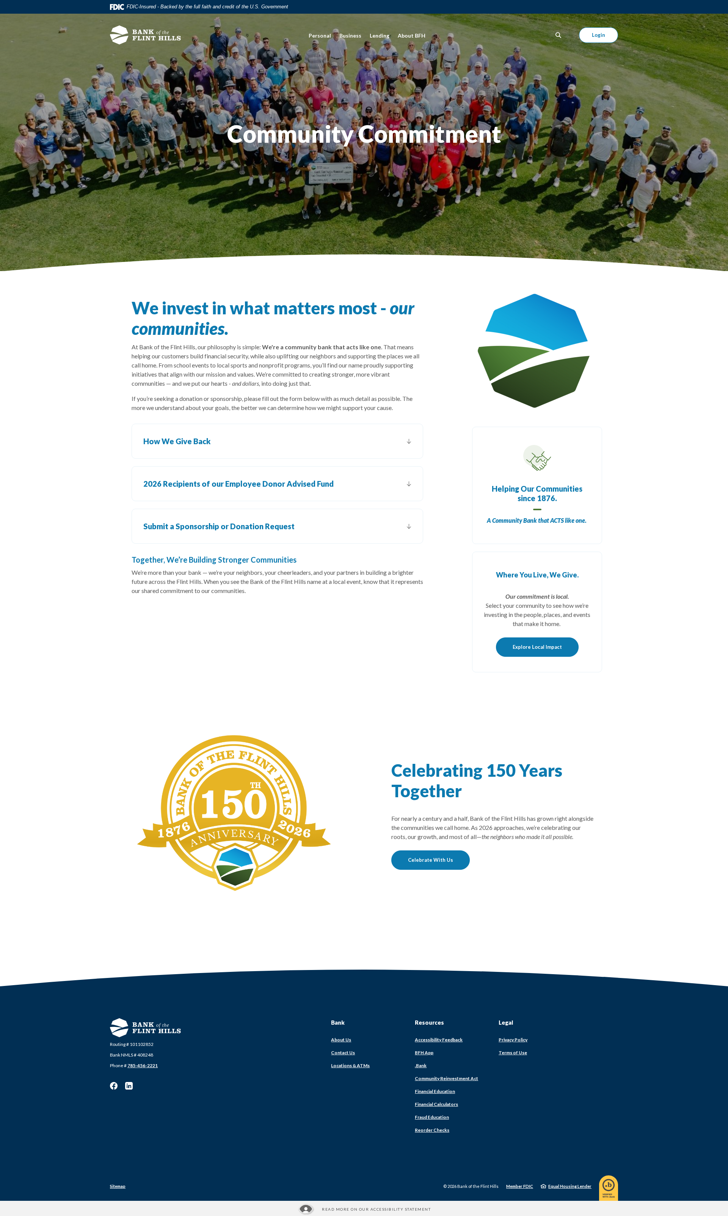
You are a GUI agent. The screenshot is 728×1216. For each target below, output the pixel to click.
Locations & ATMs (350, 1065)
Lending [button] (379, 35)
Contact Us (343, 1052)
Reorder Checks (432, 1130)
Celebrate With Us (430, 860)
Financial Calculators (436, 1104)
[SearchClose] (558, 35)
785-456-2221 (142, 1065)
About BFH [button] (411, 35)
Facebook (114, 1086)
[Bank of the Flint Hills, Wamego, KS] (145, 34)
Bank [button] (338, 1022)
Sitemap (118, 1186)
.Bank (421, 1065)
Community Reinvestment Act (446, 1078)
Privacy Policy (513, 1040)
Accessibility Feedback (439, 1040)
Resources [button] (429, 1022)
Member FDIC (519, 1186)
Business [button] (350, 35)
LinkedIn (129, 1086)
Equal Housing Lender (570, 1186)
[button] (277, 441)
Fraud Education (432, 1117)
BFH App (424, 1052)
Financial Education (435, 1091)
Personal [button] (320, 35)
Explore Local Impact (537, 647)
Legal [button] (506, 1022)
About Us (341, 1040)
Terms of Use (513, 1052)
